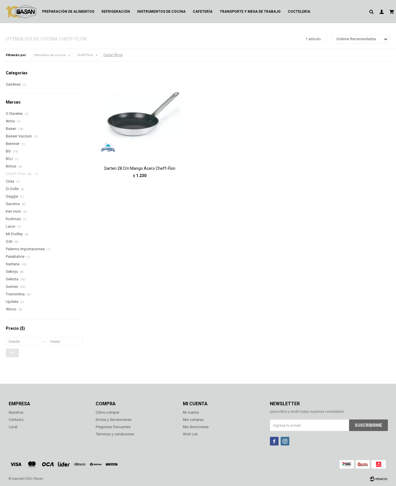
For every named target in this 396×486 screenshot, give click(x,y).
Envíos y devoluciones (114, 420)
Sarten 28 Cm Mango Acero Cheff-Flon (139, 168)
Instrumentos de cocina (161, 12)
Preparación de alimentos (68, 12)
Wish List (190, 434)
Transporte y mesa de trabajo (250, 12)
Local (13, 427)
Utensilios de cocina (50, 55)
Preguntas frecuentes (113, 427)
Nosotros (16, 412)
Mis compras (193, 420)
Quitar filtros (113, 55)
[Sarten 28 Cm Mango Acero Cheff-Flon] (139, 115)
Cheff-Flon (85, 55)
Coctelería (299, 12)
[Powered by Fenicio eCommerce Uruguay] (378, 478)
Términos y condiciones (115, 434)
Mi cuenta (191, 412)
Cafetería (202, 12)
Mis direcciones (196, 427)
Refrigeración (115, 12)
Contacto (16, 420)
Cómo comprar (107, 412)
